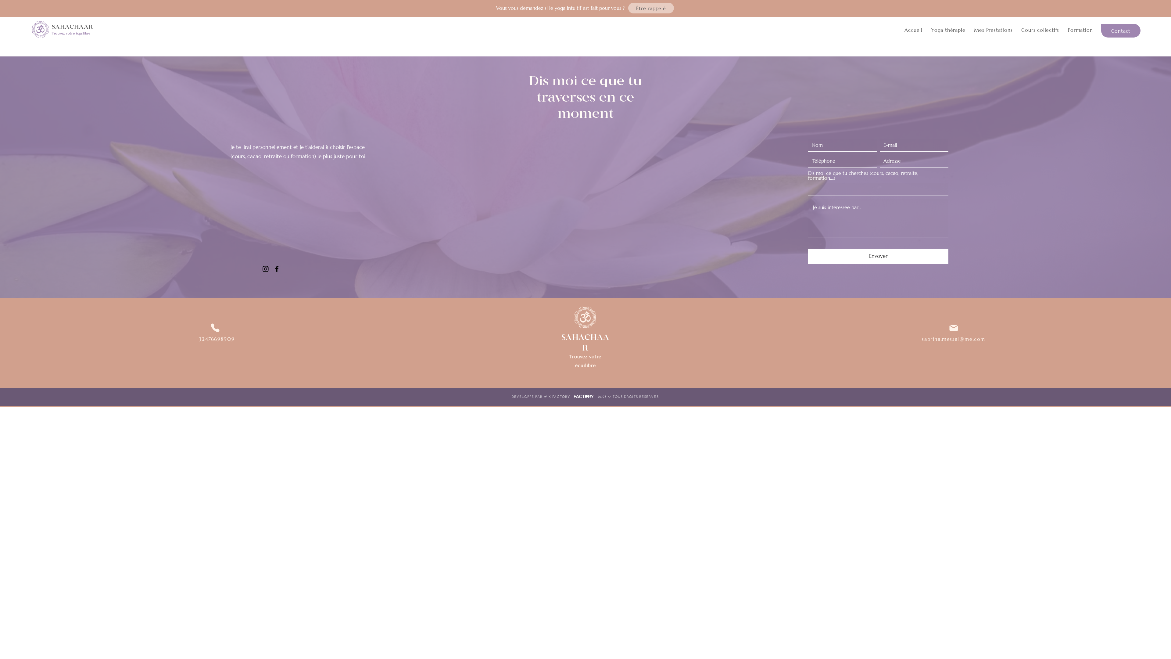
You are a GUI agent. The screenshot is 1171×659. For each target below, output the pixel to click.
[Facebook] (277, 269)
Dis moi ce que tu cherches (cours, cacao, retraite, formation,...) (863, 175)
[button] (651, 8)
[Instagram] (266, 269)
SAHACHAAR (72, 27)
